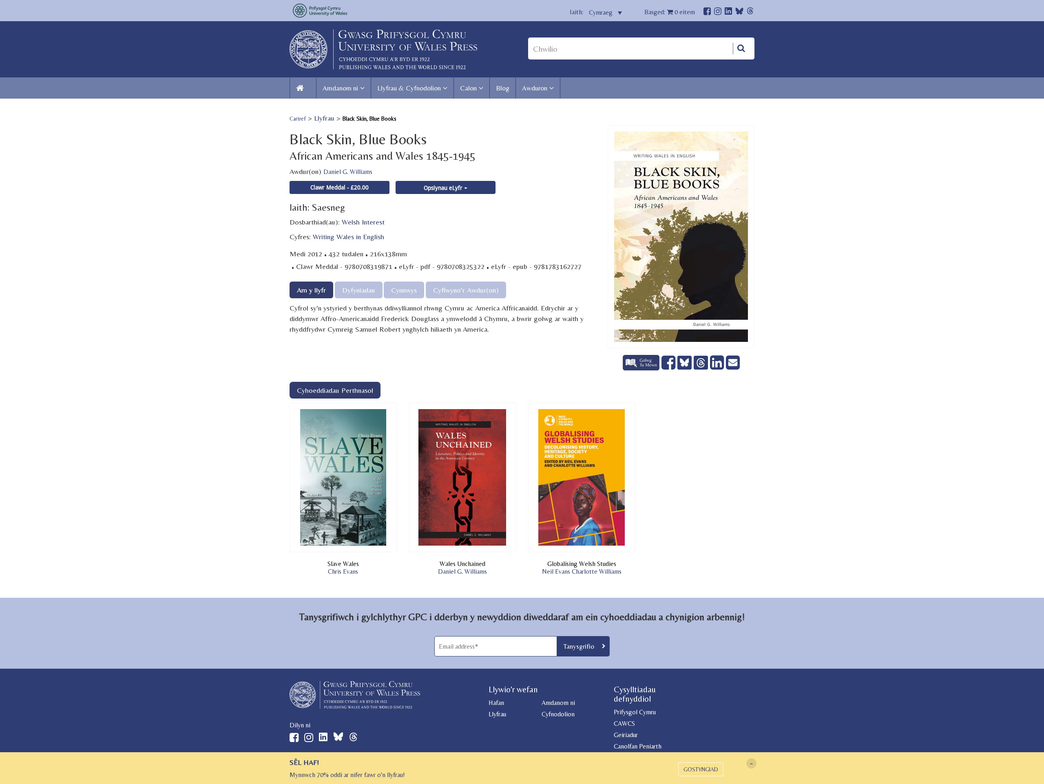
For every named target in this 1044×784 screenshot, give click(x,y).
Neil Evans (556, 571)
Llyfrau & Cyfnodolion (409, 88)
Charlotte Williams (597, 571)
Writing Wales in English (348, 236)
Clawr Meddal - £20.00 (339, 187)
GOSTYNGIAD (700, 769)
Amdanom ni (340, 88)
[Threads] (750, 12)
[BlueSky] (739, 13)
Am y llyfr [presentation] (311, 290)
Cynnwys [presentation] (404, 290)
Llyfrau (324, 118)
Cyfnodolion (558, 714)
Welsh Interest (363, 222)
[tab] (311, 290)
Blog (502, 88)
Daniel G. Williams (347, 172)
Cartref (298, 118)
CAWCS (624, 723)
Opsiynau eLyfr (444, 188)
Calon (468, 88)
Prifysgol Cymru (635, 712)
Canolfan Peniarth (637, 746)
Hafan (496, 703)
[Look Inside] (642, 367)
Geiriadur (626, 735)
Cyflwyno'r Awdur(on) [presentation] (466, 290)
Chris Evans (343, 571)
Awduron (534, 88)
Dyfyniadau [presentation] (358, 290)
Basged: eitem (669, 12)
